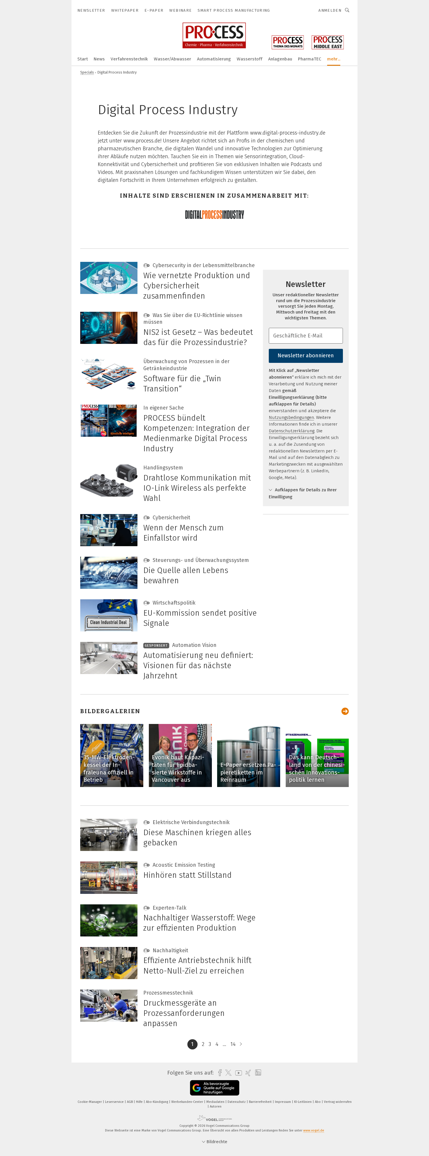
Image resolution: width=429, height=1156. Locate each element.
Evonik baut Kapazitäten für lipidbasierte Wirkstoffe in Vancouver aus (178, 768)
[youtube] (237, 1073)
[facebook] (218, 1072)
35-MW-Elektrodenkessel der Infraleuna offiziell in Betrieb (109, 768)
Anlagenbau (280, 59)
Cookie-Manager (90, 1102)
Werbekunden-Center (187, 1102)
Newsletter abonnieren (306, 355)
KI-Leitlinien (303, 1102)
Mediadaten (215, 1102)
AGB (130, 1102)
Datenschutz (237, 1102)
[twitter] (227, 1073)
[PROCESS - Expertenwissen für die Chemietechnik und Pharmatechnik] (82, 58)
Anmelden (329, 10)
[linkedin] (257, 1073)
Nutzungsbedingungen (291, 417)
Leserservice (115, 1102)
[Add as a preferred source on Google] (214, 1088)
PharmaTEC (309, 59)
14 (233, 1044)
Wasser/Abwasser (172, 59)
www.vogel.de (313, 1130)
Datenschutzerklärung (291, 431)
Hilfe (140, 1102)
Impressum (283, 1102)
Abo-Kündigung (157, 1102)
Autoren (216, 1106)
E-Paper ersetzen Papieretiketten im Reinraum (248, 772)
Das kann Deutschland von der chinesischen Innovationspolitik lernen (317, 768)
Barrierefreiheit (261, 1102)
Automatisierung (214, 59)
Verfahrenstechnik (129, 59)
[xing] (247, 1073)
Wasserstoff (249, 59)
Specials (87, 72)
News (99, 59)
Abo (318, 1102)
